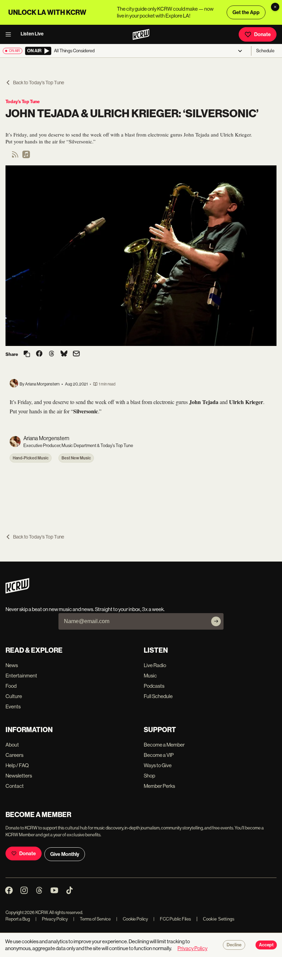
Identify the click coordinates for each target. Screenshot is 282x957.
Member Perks (159, 786)
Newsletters (19, 776)
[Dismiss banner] (275, 7)
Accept (266, 945)
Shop (149, 776)
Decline (234, 945)
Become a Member (164, 745)
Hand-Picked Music (30, 458)
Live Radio (155, 665)
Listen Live (32, 34)
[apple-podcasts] (26, 156)
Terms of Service (92, 919)
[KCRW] (17, 592)
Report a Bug (18, 919)
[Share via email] (76, 354)
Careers (14, 755)
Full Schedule (158, 696)
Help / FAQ (17, 765)
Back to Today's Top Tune (38, 82)
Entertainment (21, 675)
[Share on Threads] (51, 354)
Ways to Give (158, 765)
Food (11, 686)
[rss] (15, 156)
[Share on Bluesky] (64, 354)
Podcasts (154, 686)
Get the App (246, 12)
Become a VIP (159, 755)
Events (13, 706)
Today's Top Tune (23, 101)
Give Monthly (64, 854)
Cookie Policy (132, 919)
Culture (14, 696)
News (12, 665)
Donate (262, 34)
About (12, 745)
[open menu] (10, 34)
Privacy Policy (51, 919)
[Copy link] (26, 354)
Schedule (265, 50)
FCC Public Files (172, 919)
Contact (15, 786)
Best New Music (76, 458)
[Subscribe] (216, 621)
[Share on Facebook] (39, 354)
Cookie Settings (219, 919)
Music (150, 675)
